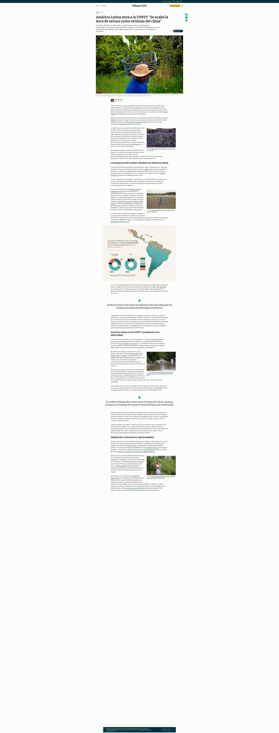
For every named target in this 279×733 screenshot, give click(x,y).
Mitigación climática (144, 645)
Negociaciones (158, 645)
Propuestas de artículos (102, 719)
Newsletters (174, 5)
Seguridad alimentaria (104, 697)
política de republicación (165, 721)
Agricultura (120, 645)
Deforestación (131, 645)
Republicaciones (167, 1)
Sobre (174, 1)
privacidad (141, 729)
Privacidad (99, 721)
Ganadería (99, 673)
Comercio (165, 697)
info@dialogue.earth (166, 722)
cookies (147, 729)
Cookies (98, 727)
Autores (98, 724)
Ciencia (120, 697)
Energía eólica (123, 673)
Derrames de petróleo (147, 697)
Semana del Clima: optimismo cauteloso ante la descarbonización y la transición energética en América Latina (160, 373)
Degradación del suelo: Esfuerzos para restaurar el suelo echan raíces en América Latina (161, 477)
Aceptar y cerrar (166, 729)
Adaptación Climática (169, 673)
